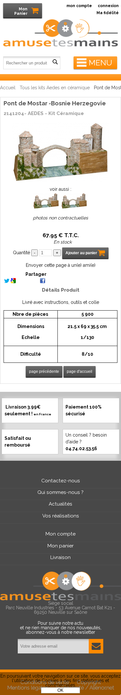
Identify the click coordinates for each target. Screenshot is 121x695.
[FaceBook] (42, 281)
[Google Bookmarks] (13, 281)
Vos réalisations (60, 516)
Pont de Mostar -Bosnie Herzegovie (55, 103)
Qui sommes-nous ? (60, 492)
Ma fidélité (107, 13)
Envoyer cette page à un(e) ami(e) (61, 265)
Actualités (60, 504)
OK (60, 690)
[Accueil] (60, 23)
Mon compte (60, 534)
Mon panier (60, 546)
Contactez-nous (60, 481)
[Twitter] (6, 281)
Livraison (60, 557)
